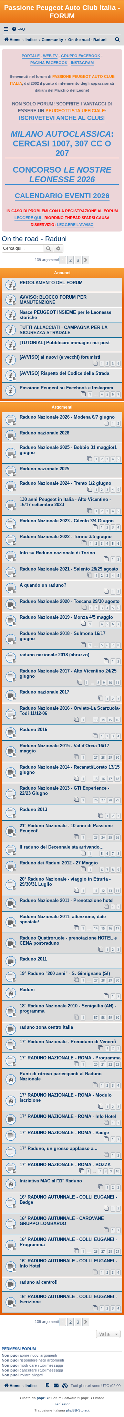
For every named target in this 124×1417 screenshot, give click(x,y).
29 (110, 757)
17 (110, 779)
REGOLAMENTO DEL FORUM (51, 282)
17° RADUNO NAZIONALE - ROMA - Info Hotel (68, 1116)
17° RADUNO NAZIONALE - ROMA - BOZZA (65, 1164)
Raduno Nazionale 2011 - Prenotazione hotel (67, 900)
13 (95, 720)
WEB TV (50, 56)
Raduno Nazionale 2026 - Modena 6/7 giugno (67, 417)
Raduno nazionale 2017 (44, 692)
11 (117, 682)
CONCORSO (62, 174)
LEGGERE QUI (27, 218)
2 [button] (70, 260)
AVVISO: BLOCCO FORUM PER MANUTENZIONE (53, 300)
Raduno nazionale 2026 (44, 432)
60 (117, 1017)
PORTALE (31, 56)
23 (95, 837)
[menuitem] (18, 29)
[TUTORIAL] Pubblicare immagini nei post (65, 342)
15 (110, 720)
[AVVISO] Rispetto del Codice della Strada (64, 373)
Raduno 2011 (33, 959)
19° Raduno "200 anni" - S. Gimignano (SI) (65, 973)
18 (117, 779)
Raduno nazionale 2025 (44, 468)
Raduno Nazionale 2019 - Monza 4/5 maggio (66, 617)
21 (103, 1064)
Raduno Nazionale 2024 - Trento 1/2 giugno (65, 483)
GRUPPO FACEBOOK (80, 56)
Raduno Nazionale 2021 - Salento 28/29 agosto (69, 569)
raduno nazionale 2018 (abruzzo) (54, 654)
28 (103, 757)
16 (117, 720)
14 (103, 720)
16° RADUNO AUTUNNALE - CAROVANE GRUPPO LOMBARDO (62, 1221)
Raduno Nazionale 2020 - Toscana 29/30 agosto (70, 601)
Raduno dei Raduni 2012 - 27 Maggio (59, 862)
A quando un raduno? (43, 585)
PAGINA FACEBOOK (49, 63)
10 (110, 682)
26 (95, 800)
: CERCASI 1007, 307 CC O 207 (62, 143)
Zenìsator (62, 1404)
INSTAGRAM (82, 63)
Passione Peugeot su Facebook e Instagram (66, 387)
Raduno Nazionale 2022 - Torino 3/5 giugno (66, 536)
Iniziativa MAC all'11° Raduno (51, 1180)
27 (95, 757)
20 (95, 1064)
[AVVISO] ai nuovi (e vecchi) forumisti (60, 357)
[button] (85, 260)
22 (110, 1064)
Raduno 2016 (33, 729)
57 (95, 1017)
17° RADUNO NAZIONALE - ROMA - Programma (70, 1057)
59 (110, 1017)
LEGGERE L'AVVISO (75, 225)
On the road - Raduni (34, 239)
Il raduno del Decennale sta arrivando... (62, 847)
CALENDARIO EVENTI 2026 (62, 196)
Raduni (27, 989)
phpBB (42, 1398)
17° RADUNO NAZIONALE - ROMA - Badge (64, 1132)
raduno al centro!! (39, 1282)
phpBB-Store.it (78, 1410)
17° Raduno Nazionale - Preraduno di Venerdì (68, 1041)
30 (117, 757)
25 (110, 837)
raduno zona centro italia (46, 1027)
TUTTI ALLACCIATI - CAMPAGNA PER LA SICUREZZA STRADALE (63, 330)
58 (103, 1017)
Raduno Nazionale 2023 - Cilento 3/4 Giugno (67, 520)
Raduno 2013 (33, 809)
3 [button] (78, 260)
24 (103, 837)
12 (103, 891)
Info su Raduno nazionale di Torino (57, 552)
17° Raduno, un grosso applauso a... (58, 1148)
